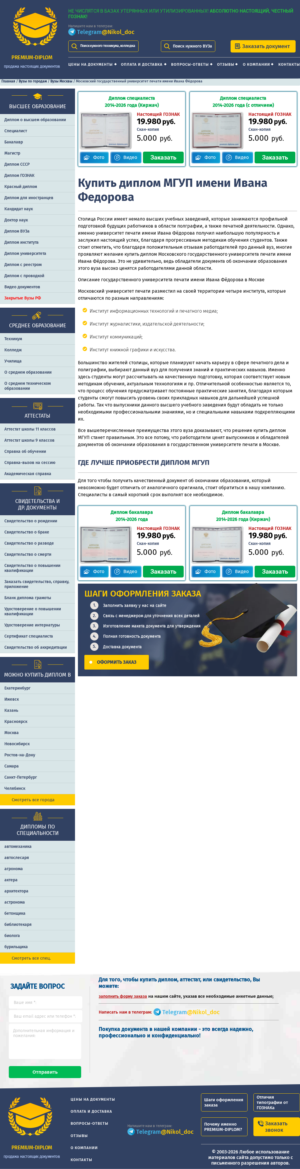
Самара (11, 766)
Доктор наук (16, 220)
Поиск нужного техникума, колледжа (107, 46)
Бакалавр (13, 142)
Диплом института (21, 242)
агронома (13, 868)
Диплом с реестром (23, 264)
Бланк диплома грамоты (27, 597)
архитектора (16, 891)
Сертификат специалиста (28, 636)
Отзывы (225, 64)
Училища (13, 361)
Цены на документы (90, 64)
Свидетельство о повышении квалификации (32, 568)
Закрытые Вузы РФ (22, 298)
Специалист (15, 130)
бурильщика (16, 946)
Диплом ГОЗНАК (19, 175)
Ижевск (11, 699)
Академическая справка (27, 473)
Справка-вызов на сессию (29, 462)
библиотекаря (18, 924)
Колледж (13, 350)
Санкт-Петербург (20, 777)
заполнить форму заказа (123, 996)
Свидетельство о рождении (30, 521)
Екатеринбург (17, 688)
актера (11, 879)
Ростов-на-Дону (19, 755)
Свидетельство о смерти (27, 554)
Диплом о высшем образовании (35, 119)
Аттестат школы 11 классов (30, 429)
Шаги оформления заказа (223, 1102)
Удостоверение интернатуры (32, 625)
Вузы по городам (33, 81)
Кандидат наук (18, 208)
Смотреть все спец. (31, 958)
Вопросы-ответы (190, 64)
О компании (256, 64)
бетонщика (14, 913)
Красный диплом (20, 186)
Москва (11, 732)
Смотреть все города (33, 799)
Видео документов (22, 286)
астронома (14, 902)
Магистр (12, 153)
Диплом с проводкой (24, 275)
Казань (11, 710)
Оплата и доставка (142, 64)
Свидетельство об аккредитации (35, 647)
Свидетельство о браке (26, 532)
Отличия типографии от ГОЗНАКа (272, 1102)
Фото (98, 157)
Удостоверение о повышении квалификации (32, 611)
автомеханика (18, 846)
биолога (12, 935)
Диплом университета (25, 253)
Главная (8, 81)
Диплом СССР (17, 164)
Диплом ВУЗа (17, 231)
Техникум (13, 338)
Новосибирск (17, 743)
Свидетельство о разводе (29, 543)
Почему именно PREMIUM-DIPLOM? (223, 1126)
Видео (130, 157)
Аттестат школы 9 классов (29, 440)
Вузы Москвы (61, 81)
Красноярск (15, 721)
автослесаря (16, 857)
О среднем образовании (28, 372)
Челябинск (14, 788)
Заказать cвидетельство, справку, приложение (36, 584)
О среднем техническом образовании (27, 386)
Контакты (289, 64)
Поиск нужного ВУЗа (192, 46)
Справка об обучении (25, 451)
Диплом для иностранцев (28, 197)
